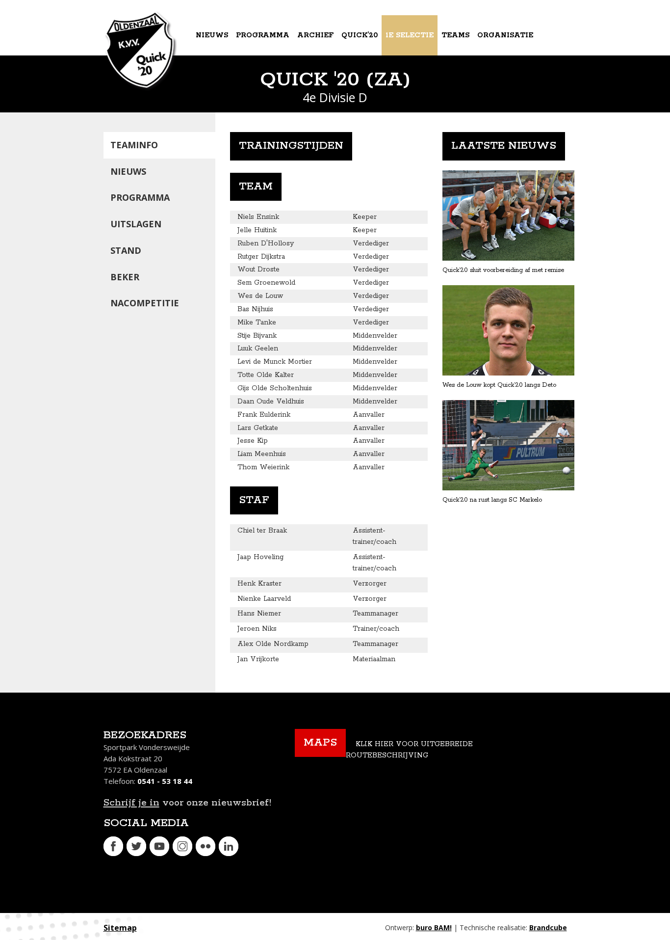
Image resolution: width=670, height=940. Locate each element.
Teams (455, 35)
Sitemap (120, 927)
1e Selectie (410, 35)
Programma (262, 35)
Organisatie (505, 35)
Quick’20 (359, 35)
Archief (315, 35)
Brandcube (548, 927)
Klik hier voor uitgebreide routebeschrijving (409, 750)
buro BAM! (434, 927)
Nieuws (212, 35)
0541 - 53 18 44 (164, 781)
